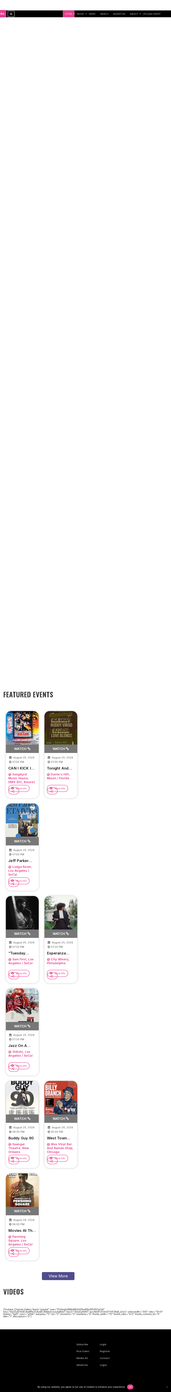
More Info (21, 788)
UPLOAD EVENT (152, 13)
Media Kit (82, 1358)
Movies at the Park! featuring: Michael (21, 1230)
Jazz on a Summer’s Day (21, 1045)
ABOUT (134, 13)
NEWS (92, 13)
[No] (166, 1387)
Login (103, 1344)
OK (130, 1386)
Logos (103, 1365)
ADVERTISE (119, 13)
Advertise (82, 1365)
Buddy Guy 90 (21, 1138)
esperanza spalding (56, 953)
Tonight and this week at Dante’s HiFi (59, 768)
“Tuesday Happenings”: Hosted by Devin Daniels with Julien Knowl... (20, 953)
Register (105, 1351)
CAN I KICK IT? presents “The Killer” (22, 768)
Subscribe (82, 1344)
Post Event (82, 1351)
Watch (20, 749)
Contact (105, 1358)
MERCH (104, 13)
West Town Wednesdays (58, 1138)
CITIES (68, 13)
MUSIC (80, 13)
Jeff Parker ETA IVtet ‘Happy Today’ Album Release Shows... (21, 860)
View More (58, 1276)
